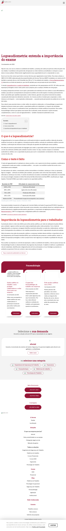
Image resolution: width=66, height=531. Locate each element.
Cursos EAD (33, 459)
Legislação (33, 492)
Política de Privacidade (38, 527)
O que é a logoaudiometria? (10, 123)
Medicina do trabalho (43, 369)
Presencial (33, 475)
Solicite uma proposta (33, 514)
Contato (33, 504)
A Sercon (33, 417)
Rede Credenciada (33, 500)
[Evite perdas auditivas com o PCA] (51, 293)
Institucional (33, 495)
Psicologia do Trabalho (34, 373)
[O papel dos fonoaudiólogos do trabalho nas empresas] (33, 293)
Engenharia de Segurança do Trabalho (27, 365)
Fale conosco (33, 512)
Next (64, 347)
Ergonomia (50, 365)
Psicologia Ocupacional (33, 483)
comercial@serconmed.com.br (33, 519)
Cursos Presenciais (33, 456)
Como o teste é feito (9, 126)
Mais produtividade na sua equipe (33, 437)
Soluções (33, 427)
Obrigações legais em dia (33, 440)
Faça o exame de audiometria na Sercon (14, 253)
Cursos (33, 469)
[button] (25, 121)
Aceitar (53, 525)
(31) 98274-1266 (34, 407)
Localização (33, 423)
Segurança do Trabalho (33, 486)
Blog (33, 478)
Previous (21, 265)
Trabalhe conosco (33, 509)
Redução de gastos (33, 443)
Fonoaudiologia (23, 369)
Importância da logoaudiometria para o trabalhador (15, 128)
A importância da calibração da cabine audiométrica (16, 214)
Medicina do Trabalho (33, 481)
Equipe (33, 420)
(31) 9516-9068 (34, 395)
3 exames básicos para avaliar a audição (13, 115)
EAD (33, 472)
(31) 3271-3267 (34, 389)
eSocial (33, 434)
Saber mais (33, 353)
